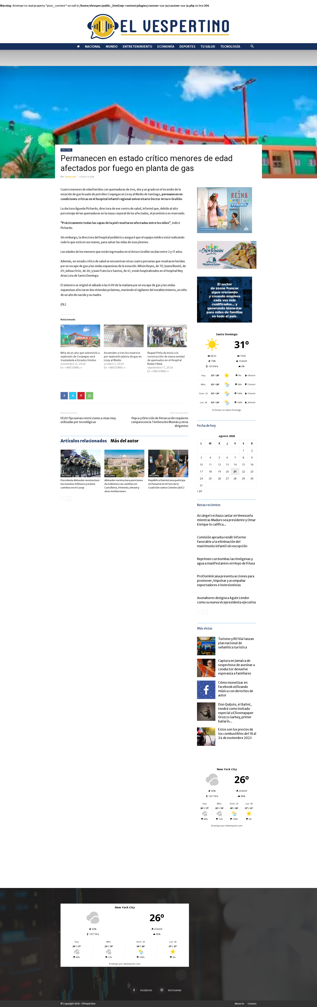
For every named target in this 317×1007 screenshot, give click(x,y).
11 (210, 464)
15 (243, 464)
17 (201, 471)
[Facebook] (64, 395)
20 (227, 471)
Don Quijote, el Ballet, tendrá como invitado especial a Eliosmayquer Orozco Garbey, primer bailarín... (236, 712)
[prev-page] (63, 498)
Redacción (70, 176)
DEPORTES (187, 46)
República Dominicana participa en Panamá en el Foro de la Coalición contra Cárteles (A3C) (166, 484)
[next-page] (68, 498)
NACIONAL (93, 46)
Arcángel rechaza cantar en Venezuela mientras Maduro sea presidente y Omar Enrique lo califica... (226, 520)
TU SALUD (208, 46)
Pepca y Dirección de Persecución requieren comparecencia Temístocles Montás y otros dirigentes (159, 422)
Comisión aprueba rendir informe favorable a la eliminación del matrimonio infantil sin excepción (222, 541)
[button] (252, 46)
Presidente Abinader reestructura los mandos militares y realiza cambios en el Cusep (80, 484)
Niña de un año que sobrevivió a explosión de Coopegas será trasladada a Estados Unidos (80, 356)
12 (219, 464)
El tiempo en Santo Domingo (226, 410)
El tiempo (216, 825)
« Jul (199, 491)
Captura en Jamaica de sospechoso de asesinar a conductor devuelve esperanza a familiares (236, 667)
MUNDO (112, 46)
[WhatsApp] (89, 395)
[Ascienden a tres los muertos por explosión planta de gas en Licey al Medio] (123, 336)
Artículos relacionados (84, 441)
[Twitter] (72, 395)
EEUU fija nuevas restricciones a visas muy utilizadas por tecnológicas (88, 420)
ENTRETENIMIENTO (137, 46)
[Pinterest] (81, 395)
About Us (239, 1003)
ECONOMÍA (165, 46)
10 (201, 464)
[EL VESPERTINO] (158, 25)
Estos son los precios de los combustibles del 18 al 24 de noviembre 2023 (237, 733)
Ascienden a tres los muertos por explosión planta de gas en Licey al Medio (123, 356)
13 (227, 464)
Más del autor (125, 441)
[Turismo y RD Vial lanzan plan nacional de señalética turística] (206, 646)
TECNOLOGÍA (230, 46)
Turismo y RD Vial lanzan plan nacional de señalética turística (236, 643)
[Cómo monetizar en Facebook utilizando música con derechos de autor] (206, 690)
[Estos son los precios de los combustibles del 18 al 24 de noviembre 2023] (206, 736)
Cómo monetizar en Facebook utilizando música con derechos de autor (235, 689)
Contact (252, 1003)
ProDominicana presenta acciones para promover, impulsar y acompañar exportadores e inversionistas (225, 580)
